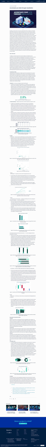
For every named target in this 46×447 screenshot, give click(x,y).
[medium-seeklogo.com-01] (10, 432)
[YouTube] (9, 432)
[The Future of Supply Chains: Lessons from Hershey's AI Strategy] (23, 408)
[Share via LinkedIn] (13, 398)
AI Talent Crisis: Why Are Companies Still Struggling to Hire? (11, 412)
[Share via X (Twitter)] (11, 398)
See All (39, 403)
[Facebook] (7, 432)
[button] (23, 385)
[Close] (45, 445)
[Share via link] (15, 398)
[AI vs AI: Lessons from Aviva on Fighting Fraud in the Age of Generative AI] (34, 408)
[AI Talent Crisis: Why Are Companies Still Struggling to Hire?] (11, 408)
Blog (10, 396)
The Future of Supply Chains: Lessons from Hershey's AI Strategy (22, 412)
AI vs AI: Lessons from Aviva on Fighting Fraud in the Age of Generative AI (34, 412)
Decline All (38, 445)
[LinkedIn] (8, 432)
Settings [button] (35, 445)
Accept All (42, 445)
